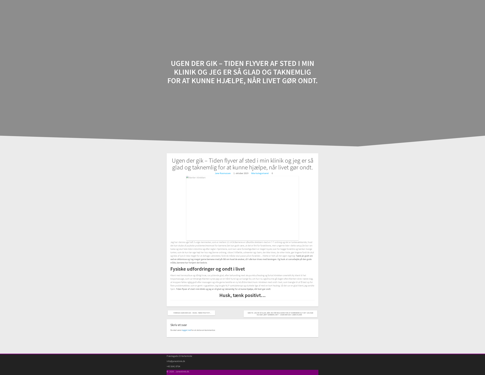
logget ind (186, 330)
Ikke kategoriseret (260, 173)
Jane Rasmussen (223, 173)
